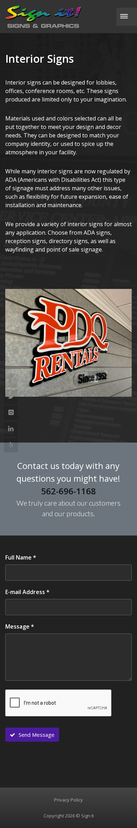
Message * (19, 626)
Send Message (35, 734)
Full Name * (20, 557)
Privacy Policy (68, 800)
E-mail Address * (27, 592)
